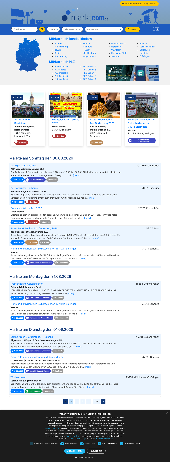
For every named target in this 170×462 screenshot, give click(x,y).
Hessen (86, 50)
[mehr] (76, 175)
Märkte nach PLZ (62, 62)
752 (96, 401)
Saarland (115, 56)
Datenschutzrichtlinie (104, 439)
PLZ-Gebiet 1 (60, 69)
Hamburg (87, 46)
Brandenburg (60, 56)
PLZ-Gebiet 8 (89, 76)
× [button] (167, 413)
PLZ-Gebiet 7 (89, 73)
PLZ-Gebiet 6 (89, 69)
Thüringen (145, 56)
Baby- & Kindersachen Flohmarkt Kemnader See (37, 357)
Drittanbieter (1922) (53, 428)
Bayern (57, 50)
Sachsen (144, 43)
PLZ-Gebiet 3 (61, 76)
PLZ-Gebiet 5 (89, 66)
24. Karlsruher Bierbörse (24, 188)
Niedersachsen (118, 43)
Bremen (86, 43)
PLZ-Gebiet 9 (89, 79)
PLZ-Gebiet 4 (61, 79)
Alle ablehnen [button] (96, 451)
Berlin (57, 53)
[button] (156, 29)
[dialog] (85, 436)
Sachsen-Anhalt (147, 46)
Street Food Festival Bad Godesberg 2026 (34, 228)
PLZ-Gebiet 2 (61, 73)
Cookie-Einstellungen (78, 439)
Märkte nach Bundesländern (70, 39)
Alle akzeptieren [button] (74, 451)
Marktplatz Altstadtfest (23, 165)
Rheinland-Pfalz (119, 53)
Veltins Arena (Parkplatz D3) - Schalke (31, 336)
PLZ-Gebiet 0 (61, 66)
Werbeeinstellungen (73, 436)
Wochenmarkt (18, 377)
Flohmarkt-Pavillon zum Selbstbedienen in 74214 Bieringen (141, 123)
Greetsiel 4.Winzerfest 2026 (26, 208)
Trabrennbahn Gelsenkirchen (26, 283)
